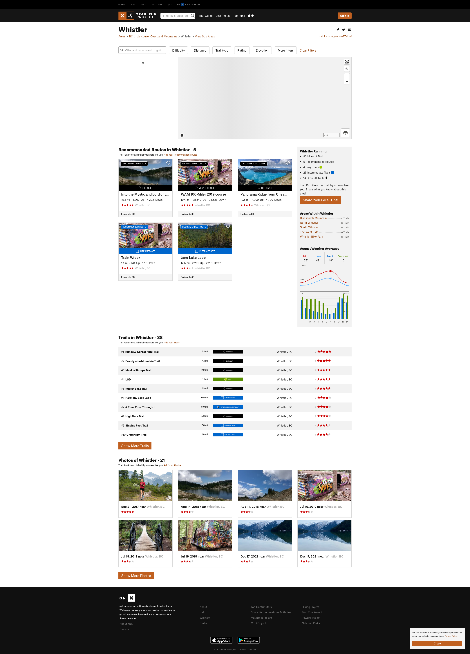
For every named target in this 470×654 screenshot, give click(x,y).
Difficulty (178, 50)
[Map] (264, 98)
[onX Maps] (127, 600)
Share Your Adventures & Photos (271, 612)
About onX (126, 623)
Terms (243, 649)
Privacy (252, 649)
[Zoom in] (347, 76)
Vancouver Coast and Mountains (157, 36)
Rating (242, 50)
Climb (121, 4)
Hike (143, 4)
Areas (121, 36)
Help (202, 612)
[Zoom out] (347, 81)
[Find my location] (347, 69)
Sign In (344, 15)
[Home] (139, 16)
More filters (286, 50)
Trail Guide (206, 15)
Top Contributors (261, 607)
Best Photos (223, 15)
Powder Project (311, 617)
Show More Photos (136, 575)
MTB (133, 4)
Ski (170, 4)
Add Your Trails (172, 342)
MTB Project (258, 623)
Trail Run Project (312, 612)
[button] (338, 29)
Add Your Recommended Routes (180, 154)
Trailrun (157, 4)
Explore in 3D (128, 214)
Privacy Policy (451, 636)
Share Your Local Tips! (320, 200)
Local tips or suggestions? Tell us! (334, 36)
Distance (200, 50)
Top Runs (239, 15)
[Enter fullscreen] (347, 61)
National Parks (311, 623)
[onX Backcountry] (189, 5)
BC (131, 36)
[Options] (345, 133)
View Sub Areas (205, 36)
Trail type (222, 50)
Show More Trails (135, 446)
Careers (124, 629)
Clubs (203, 623)
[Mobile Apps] (251, 15)
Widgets (205, 617)
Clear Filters (308, 50)
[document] (437, 638)
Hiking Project (310, 607)
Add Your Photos (172, 465)
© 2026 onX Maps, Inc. (225, 649)
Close (437, 643)
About (203, 607)
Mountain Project (261, 617)
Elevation (262, 50)
